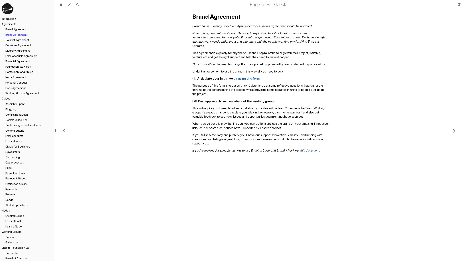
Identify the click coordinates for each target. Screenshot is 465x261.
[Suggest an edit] (459, 4)
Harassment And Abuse (19, 71)
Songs (9, 199)
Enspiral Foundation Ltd (15, 247)
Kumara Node (13, 226)
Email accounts (14, 135)
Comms (9, 237)
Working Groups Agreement (22, 93)
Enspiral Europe (14, 215)
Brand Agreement (16, 34)
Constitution (12, 253)
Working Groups (11, 231)
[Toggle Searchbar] (77, 4)
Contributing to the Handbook (23, 125)
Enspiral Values (14, 141)
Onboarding (12, 157)
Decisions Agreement (18, 45)
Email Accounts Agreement (21, 55)
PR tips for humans (16, 183)
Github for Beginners (17, 146)
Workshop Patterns (16, 205)
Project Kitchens (15, 173)
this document (309, 150)
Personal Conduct (16, 82)
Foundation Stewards (18, 66)
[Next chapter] (454, 130)
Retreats (10, 194)
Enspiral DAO (13, 221)
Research (11, 189)
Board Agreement (16, 29)
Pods (8, 167)
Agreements (9, 24)
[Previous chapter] (64, 130)
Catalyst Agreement (17, 40)
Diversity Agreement (17, 50)
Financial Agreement (17, 61)
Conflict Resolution (16, 114)
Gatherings (11, 242)
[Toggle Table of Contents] (61, 4)
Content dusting (14, 130)
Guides (6, 98)
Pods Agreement (15, 88)
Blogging (10, 109)
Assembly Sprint (15, 103)
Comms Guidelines (16, 119)
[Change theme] (69, 4)
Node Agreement (15, 77)
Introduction (9, 18)
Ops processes (14, 162)
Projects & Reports (16, 178)
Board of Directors (16, 258)
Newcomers (12, 151)
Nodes (6, 210)
